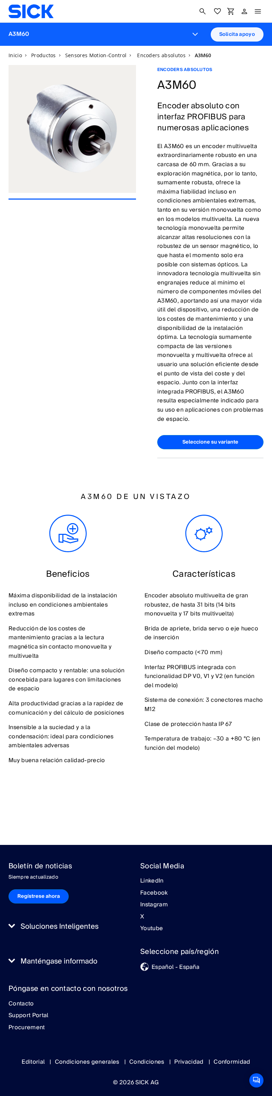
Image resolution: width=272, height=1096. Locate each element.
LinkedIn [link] (152, 881)
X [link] (142, 917)
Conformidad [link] (232, 1062)
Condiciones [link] (147, 1062)
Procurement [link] (26, 1027)
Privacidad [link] (189, 1062)
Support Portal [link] (28, 1015)
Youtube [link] (151, 928)
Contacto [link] (21, 1004)
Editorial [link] (34, 1062)
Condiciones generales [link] (88, 1062)
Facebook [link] (154, 893)
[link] (30, 11)
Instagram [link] (154, 905)
